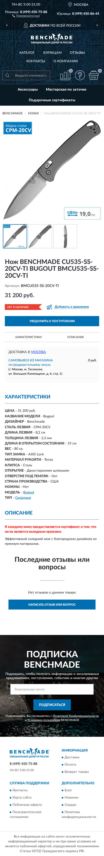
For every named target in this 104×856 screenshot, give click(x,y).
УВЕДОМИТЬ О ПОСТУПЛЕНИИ (52, 321)
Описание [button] (75, 337)
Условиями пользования (43, 720)
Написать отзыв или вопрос (52, 604)
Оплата (70, 765)
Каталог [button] (27, 53)
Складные (23, 497)
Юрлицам (52, 53)
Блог (68, 790)
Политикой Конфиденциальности (76, 715)
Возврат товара (77, 772)
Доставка (72, 757)
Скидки (70, 805)
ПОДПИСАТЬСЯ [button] (52, 705)
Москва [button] (38, 352)
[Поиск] (7, 75)
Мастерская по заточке (66, 89)
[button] (26, 15)
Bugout (28, 492)
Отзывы (77, 53)
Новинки (71, 797)
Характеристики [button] (28, 337)
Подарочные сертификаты (52, 100)
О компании (65, 61)
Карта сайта (22, 797)
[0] (93, 75)
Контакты (35, 61)
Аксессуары (28, 89)
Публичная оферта (27, 805)
